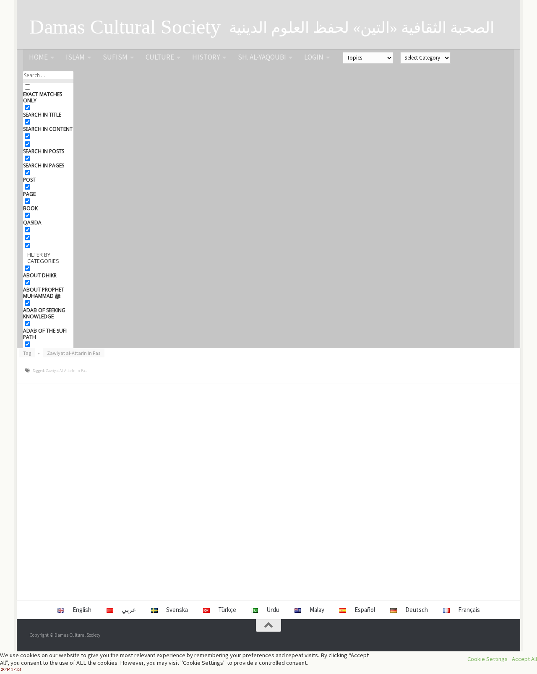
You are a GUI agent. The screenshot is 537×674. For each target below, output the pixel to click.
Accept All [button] (524, 659)
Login (313, 57)
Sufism (115, 57)
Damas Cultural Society (125, 27)
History (206, 57)
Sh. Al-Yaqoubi (262, 57)
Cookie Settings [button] (487, 659)
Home (38, 57)
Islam (75, 57)
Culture (160, 57)
